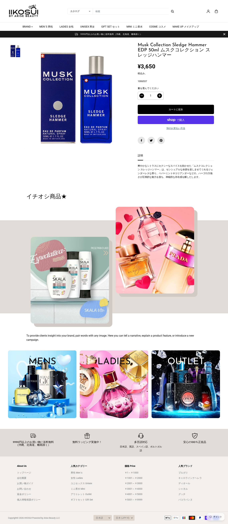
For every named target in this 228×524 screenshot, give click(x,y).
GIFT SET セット (110, 26)
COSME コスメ (157, 26)
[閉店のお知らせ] (224, 34)
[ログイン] (208, 11)
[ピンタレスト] (161, 140)
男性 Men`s (76, 472)
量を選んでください (148, 88)
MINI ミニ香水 (135, 26)
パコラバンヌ (185, 499)
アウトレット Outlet (81, 494)
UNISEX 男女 (87, 26)
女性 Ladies (77, 478)
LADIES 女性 (67, 26)
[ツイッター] (151, 140)
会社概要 (21, 478)
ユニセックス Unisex (81, 483)
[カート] (216, 11)
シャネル (183, 488)
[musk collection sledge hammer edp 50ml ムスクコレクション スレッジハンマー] (78, 96)
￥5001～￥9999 (133, 499)
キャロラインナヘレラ (190, 478)
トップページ (24, 472)
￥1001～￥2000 (133, 478)
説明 (140, 155)
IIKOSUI (28, 518)
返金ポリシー (24, 494)
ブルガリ (183, 472)
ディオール (184, 483)
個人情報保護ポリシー (28, 499)
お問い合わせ (24, 488)
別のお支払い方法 (175, 128)
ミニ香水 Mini (78, 488)
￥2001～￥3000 (133, 483)
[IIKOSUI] (24, 11)
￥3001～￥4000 (133, 488)
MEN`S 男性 (46, 26)
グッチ (181, 494)
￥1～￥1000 (131, 472)
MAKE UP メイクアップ (186, 26)
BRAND (27, 26)
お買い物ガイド (25, 483)
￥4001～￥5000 (133, 494)
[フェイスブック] (141, 140)
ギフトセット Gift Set (82, 499)
